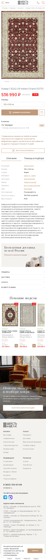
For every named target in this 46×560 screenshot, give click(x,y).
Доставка (26, 438)
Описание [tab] (11, 158)
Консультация (28, 449)
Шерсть (27, 176)
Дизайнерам (8, 465)
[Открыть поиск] (43, 2)
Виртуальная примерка (25, 151)
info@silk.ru (7, 488)
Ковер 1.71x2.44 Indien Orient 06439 (27, 331)
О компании (8, 461)
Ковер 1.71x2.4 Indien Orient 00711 (9, 331)
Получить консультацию (15, 255)
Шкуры (5, 452)
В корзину (16, 345)
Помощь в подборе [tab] (34, 158)
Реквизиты (27, 468)
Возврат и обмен (10, 472)
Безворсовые (8, 449)
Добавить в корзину (21, 112)
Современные (9, 438)
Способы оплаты (10, 468)
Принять (35, 551)
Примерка (27, 435)
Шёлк (33, 176)
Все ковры (7, 435)
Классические (29, 179)
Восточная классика (32, 185)
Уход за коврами (9, 479)
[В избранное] (42, 112)
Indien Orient (29, 166)
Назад (5, 8)
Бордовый (28, 189)
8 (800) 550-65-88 (12, 484)
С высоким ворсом (10, 445)
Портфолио (27, 465)
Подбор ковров (29, 445)
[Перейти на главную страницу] (23, 3)
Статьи (26, 461)
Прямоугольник (30, 182)
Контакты (6, 475)
